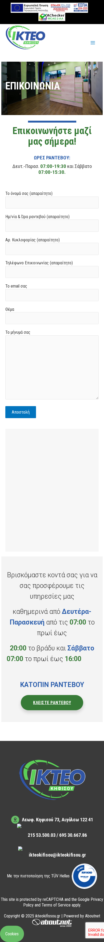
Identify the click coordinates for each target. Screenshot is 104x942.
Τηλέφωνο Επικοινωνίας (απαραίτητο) (39, 262)
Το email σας (16, 286)
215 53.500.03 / (43, 835)
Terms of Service (56, 905)
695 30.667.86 (73, 835)
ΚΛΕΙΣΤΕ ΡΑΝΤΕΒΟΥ (52, 702)
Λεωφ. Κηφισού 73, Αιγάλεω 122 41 (57, 819)
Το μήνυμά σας (17, 332)
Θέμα (9, 309)
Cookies (12, 933)
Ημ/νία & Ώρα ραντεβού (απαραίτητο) (37, 216)
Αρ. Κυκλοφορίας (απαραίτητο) (32, 239)
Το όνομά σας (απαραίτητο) (29, 193)
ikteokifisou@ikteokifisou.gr (57, 855)
